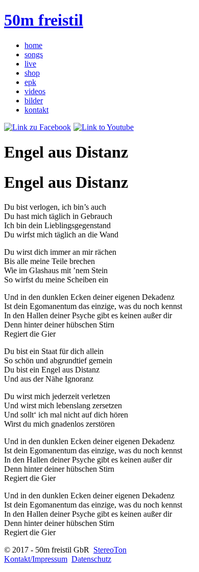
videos (34, 91)
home (33, 45)
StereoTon (110, 549)
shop (32, 73)
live (30, 63)
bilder (33, 100)
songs (33, 54)
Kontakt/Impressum (35, 559)
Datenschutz (91, 559)
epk (30, 82)
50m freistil (43, 20)
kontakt (36, 109)
